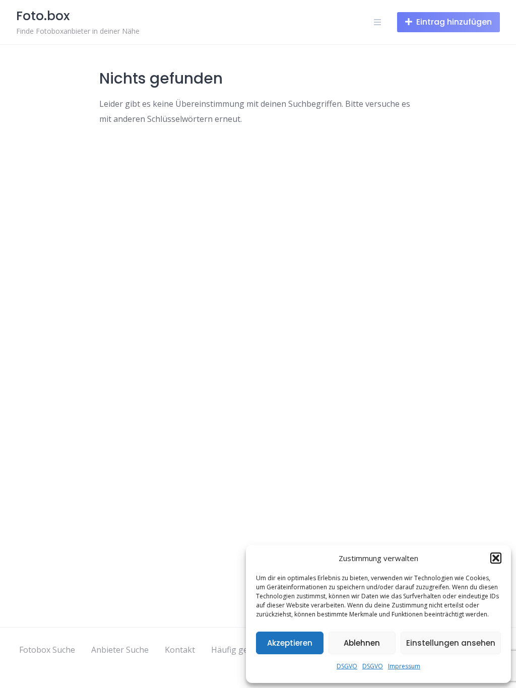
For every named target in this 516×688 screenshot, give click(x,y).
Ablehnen (362, 643)
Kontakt (180, 649)
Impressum (404, 666)
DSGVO (347, 666)
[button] (496, 558)
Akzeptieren (289, 643)
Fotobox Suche (47, 649)
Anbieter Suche (120, 649)
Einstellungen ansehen (450, 643)
